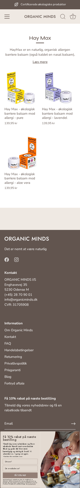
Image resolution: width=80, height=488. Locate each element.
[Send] (73, 423)
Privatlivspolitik (15, 363)
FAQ (7, 343)
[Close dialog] (76, 434)
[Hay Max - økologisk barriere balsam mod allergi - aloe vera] (21, 152)
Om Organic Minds (18, 330)
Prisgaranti (12, 370)
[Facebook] (6, 259)
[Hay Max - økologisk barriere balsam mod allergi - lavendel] (58, 87)
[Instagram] (16, 259)
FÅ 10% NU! (20, 475)
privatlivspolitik (31, 484)
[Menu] (7, 17)
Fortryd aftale (14, 383)
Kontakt (10, 337)
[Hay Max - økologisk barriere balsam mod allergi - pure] (21, 87)
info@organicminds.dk (21, 299)
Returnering (13, 357)
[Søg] (63, 17)
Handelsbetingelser (19, 350)
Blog (7, 376)
